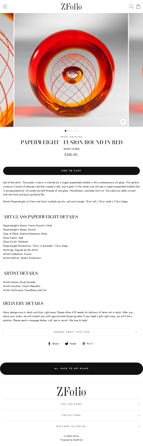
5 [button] (78, 131)
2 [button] (69, 131)
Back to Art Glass (74, 368)
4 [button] (75, 131)
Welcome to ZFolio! (71, 426)
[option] (71, 70)
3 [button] (72, 131)
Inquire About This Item (71, 331)
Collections (71, 415)
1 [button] (66, 131)
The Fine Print (71, 404)
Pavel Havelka (71, 136)
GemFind (77, 440)
